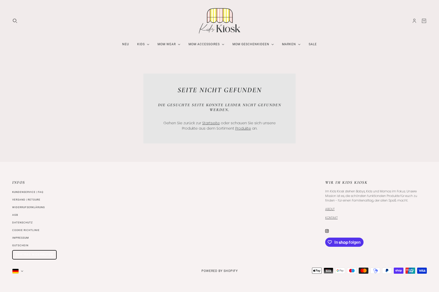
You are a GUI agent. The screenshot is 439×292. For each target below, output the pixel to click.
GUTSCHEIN (20, 245)
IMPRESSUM (20, 237)
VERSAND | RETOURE (26, 199)
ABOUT (330, 209)
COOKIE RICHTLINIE (26, 230)
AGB (15, 214)
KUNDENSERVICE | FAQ (27, 192)
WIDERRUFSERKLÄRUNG (28, 207)
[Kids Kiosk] (219, 21)
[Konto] (414, 21)
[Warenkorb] (424, 21)
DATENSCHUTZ (22, 222)
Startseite (211, 123)
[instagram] (327, 231)
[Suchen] (15, 21)
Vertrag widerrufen (34, 254)
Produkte (243, 128)
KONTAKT (331, 218)
